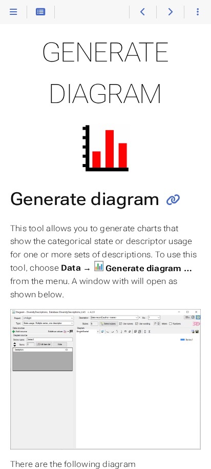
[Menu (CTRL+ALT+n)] (13, 12)
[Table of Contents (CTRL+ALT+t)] (40, 12)
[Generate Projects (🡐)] (142, 12)
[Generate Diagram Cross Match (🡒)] (169, 12)
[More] (197, 12)
